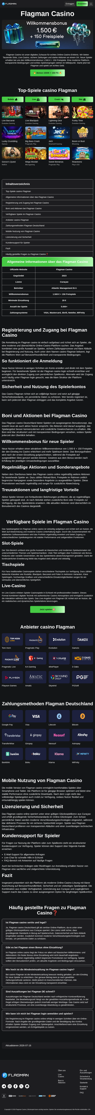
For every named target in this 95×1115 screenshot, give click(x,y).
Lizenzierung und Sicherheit (18, 237)
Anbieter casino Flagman (17, 220)
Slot (80, 99)
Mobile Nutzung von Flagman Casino (23, 231)
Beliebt (11, 99)
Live (34, 99)
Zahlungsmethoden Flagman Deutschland (25, 225)
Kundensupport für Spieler (18, 243)
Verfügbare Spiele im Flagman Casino (23, 214)
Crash (57, 99)
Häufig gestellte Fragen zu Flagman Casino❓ (27, 254)
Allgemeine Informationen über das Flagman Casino (30, 197)
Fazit (8, 248)
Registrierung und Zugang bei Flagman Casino (27, 203)
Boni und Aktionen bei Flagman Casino (24, 208)
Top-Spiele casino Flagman (18, 191)
